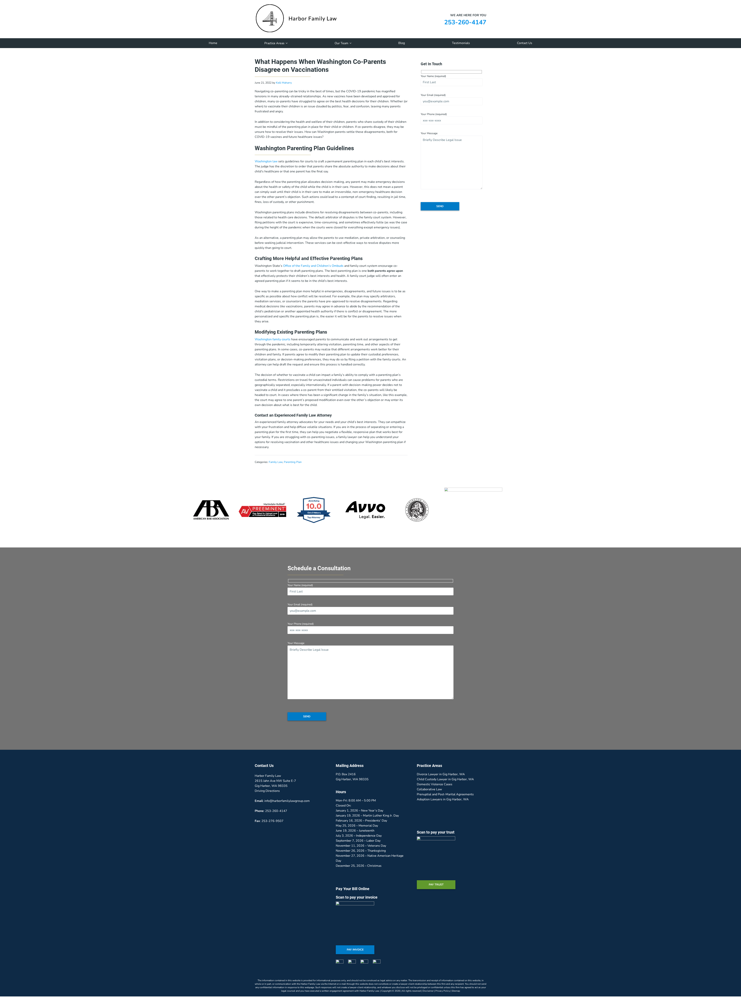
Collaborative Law (429, 789)
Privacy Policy (442, 990)
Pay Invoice (355, 949)
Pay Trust (436, 884)
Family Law (276, 462)
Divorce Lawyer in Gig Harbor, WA (441, 774)
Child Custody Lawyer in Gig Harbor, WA (445, 779)
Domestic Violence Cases (434, 784)
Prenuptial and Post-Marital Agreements (445, 794)
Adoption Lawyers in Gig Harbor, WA (443, 799)
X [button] (736, 3)
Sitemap (456, 990)
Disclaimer (428, 990)
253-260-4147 (465, 22)
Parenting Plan (293, 462)
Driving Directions (267, 791)
